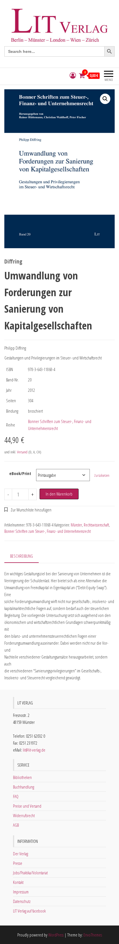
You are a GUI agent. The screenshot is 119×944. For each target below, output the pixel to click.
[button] (105, 99)
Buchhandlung (23, 787)
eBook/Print (20, 473)
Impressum (21, 892)
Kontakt (18, 882)
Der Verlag (20, 853)
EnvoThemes (92, 935)
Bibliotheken (22, 777)
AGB (16, 825)
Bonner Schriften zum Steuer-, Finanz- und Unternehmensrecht (47, 531)
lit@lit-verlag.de (34, 750)
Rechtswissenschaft (96, 525)
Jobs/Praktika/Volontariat (30, 873)
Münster (76, 525)
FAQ (15, 796)
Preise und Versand (27, 806)
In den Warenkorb (59, 494)
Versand (22, 452)
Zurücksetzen (101, 475)
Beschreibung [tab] (21, 556)
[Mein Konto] (73, 75)
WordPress (56, 935)
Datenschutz (22, 901)
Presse (17, 863)
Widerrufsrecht (24, 815)
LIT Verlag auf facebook (29, 911)
